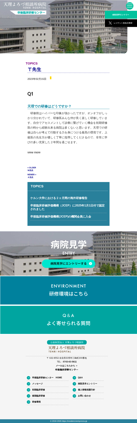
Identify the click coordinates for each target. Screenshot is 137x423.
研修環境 (36, 402)
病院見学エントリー (87, 384)
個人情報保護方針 (86, 390)
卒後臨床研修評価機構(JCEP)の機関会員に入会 (60, 216)
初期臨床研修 (38, 390)
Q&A (80, 378)
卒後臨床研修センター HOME (47, 378)
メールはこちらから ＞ (67, 366)
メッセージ (37, 384)
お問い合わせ (84, 396)
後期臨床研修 (38, 396)
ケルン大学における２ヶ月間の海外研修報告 (58, 197)
